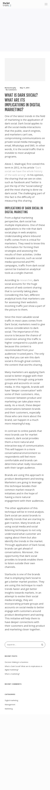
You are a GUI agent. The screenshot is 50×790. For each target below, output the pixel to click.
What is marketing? (12, 674)
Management (10, 704)
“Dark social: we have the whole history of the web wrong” (23, 171)
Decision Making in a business (16, 662)
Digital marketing (11, 700)
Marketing (9, 709)
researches (26, 280)
